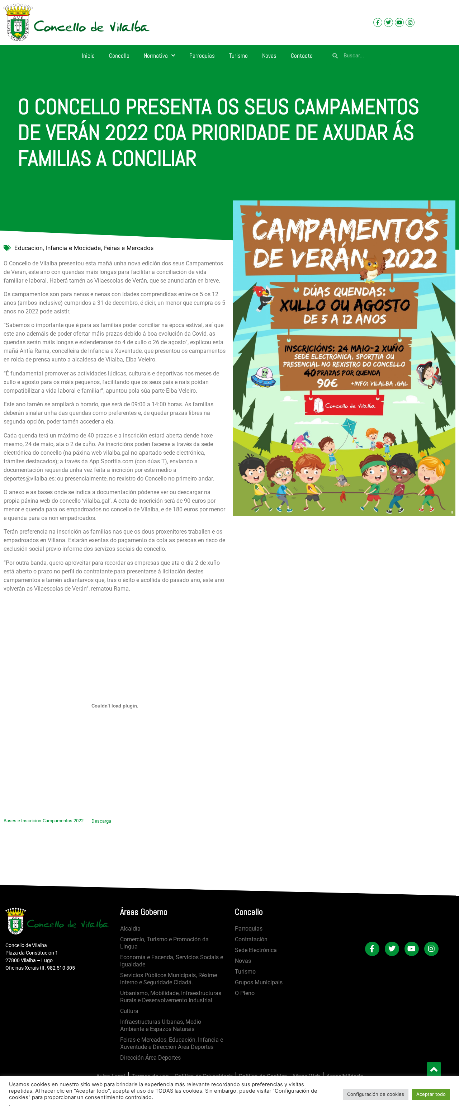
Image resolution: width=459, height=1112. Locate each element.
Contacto (302, 56)
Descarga (101, 821)
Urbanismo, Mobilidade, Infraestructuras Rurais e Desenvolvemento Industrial (170, 997)
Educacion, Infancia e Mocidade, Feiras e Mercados (83, 247)
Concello (119, 56)
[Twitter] (388, 22)
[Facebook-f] (377, 22)
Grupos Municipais (259, 982)
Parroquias (202, 56)
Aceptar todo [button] (431, 1094)
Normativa (156, 56)
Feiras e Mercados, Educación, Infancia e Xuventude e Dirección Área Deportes (171, 1043)
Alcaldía (130, 928)
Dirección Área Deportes (150, 1057)
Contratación (251, 939)
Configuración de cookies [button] (375, 1094)
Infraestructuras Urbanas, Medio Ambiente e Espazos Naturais (160, 1025)
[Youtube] (399, 22)
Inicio (88, 56)
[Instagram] (410, 22)
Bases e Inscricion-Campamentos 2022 (44, 821)
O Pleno (245, 993)
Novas (269, 56)
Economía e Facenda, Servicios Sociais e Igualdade (171, 961)
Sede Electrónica (256, 950)
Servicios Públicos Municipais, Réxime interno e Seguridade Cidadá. (168, 979)
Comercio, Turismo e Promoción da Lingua (164, 943)
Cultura (129, 1011)
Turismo (238, 56)
